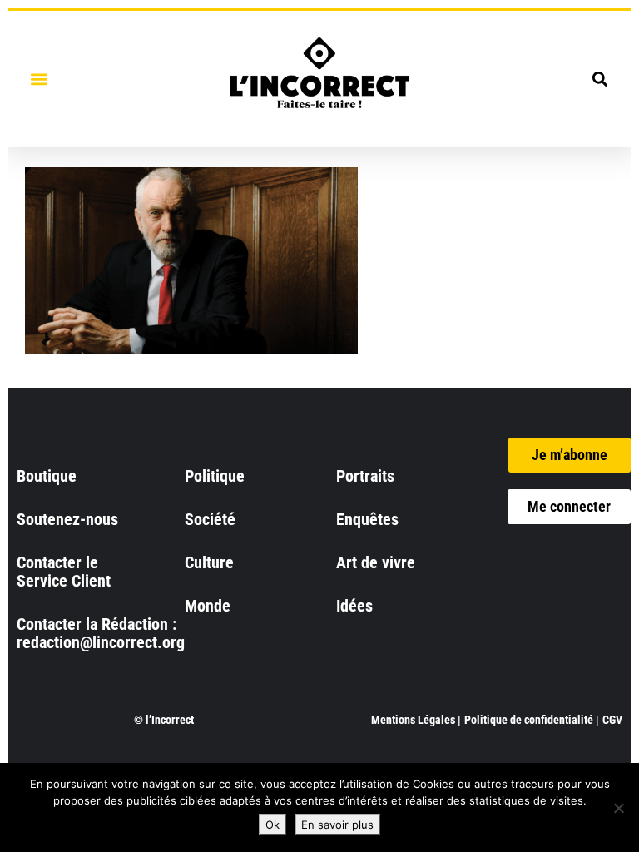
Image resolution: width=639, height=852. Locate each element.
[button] (38, 78)
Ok (272, 824)
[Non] (618, 808)
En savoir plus (337, 824)
